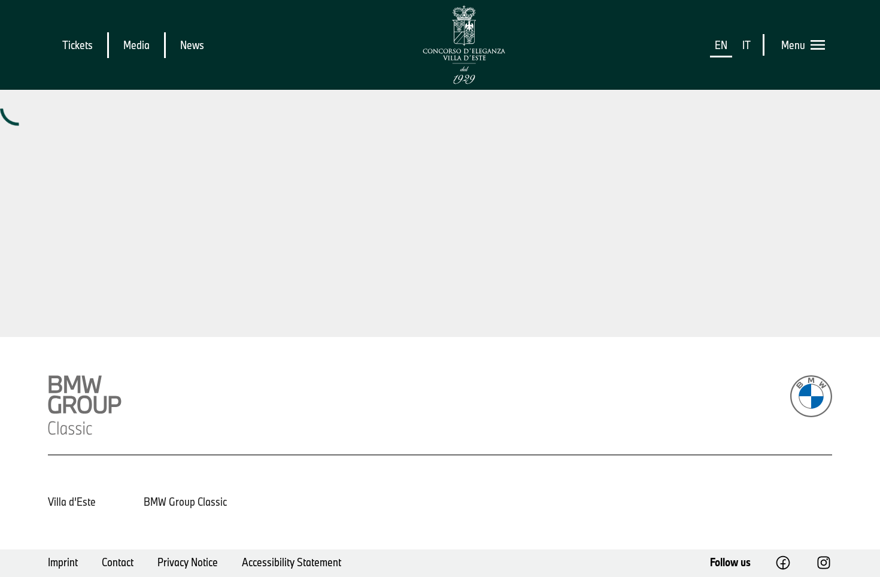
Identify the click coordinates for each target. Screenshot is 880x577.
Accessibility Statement (291, 562)
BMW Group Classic (185, 501)
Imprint (63, 562)
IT (746, 45)
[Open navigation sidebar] (821, 45)
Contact (117, 562)
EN (721, 45)
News (192, 45)
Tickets (77, 45)
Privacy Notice (187, 562)
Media (136, 45)
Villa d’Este (72, 501)
